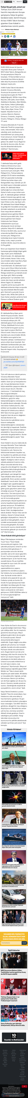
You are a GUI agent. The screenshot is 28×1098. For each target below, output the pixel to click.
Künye (22, 1078)
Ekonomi (5, 1053)
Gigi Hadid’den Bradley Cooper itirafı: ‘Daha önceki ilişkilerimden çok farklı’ (13, 925)
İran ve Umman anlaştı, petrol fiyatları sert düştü (13, 747)
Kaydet (24, 943)
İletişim (22, 1079)
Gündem (5, 1050)
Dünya (5, 1055)
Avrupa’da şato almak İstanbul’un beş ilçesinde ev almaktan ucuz (13, 886)
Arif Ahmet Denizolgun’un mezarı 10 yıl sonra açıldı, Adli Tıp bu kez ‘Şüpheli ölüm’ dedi (13, 767)
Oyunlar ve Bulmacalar (14, 1040)
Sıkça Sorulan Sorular (22, 1073)
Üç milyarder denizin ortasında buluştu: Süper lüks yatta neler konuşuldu (13, 846)
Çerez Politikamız (22, 1058)
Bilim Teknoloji (4, 1063)
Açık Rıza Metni (22, 1065)
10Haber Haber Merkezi (12, 29)
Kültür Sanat (14, 1051)
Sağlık (5, 1059)
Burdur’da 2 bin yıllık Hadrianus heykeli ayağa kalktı (13, 786)
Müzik (13, 1055)
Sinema (13, 1057)
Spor (3, 32)
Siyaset (5, 1052)
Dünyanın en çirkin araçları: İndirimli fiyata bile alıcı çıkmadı (12, 906)
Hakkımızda (22, 1076)
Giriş (25, 1)
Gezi (5, 1066)
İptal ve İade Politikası (22, 1061)
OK (24, 1086)
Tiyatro (14, 1059)
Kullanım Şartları (22, 1054)
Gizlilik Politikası (22, 1068)
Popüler (5, 1060)
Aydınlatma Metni (23, 1051)
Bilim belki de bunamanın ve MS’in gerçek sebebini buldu (12, 805)
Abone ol (19, 1)
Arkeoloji (13, 1053)
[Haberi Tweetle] (2, 36)
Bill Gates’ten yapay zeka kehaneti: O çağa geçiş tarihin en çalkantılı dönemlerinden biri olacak (13, 866)
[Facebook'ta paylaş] (5, 36)
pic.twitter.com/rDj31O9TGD (13, 362)
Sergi (13, 1060)
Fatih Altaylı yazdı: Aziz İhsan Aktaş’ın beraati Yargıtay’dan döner (13, 825)
